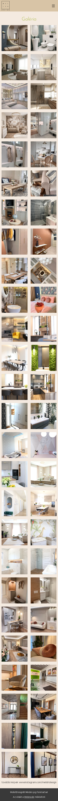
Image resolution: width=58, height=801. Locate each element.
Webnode (29, 797)
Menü (53, 6)
